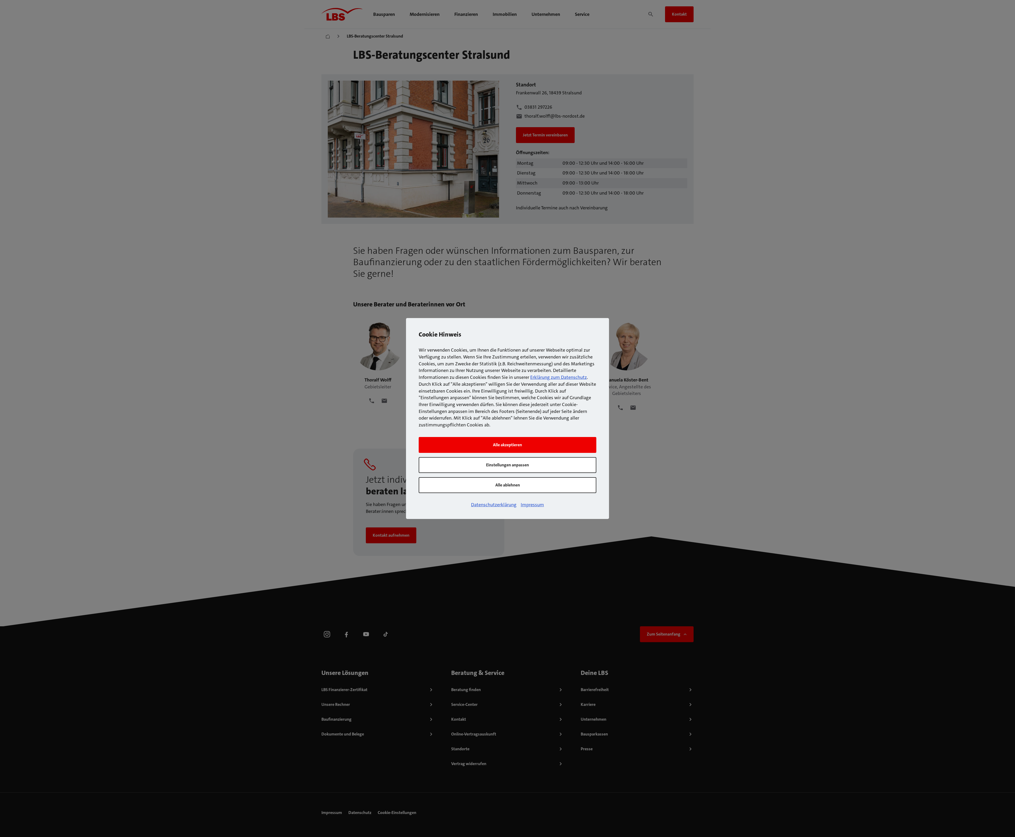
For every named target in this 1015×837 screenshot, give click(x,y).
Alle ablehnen (507, 485)
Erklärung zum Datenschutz (558, 377)
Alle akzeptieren (507, 445)
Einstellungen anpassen (507, 465)
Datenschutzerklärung (493, 505)
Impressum (532, 505)
